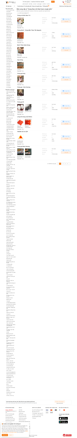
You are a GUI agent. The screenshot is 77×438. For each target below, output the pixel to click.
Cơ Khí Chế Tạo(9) (9, 375)
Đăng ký (68, 2)
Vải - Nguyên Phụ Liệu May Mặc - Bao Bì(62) (10, 203)
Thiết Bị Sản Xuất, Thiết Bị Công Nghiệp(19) (10, 325)
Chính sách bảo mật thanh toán (24, 421)
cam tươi (34, 3)
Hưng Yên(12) (8, 50)
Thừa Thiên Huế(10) (9, 61)
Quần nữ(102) (8, 155)
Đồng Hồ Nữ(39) (9, 258)
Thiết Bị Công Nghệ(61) (10, 206)
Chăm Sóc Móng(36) (9, 269)
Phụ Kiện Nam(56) (9, 217)
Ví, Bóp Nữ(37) (9, 265)
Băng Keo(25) (8, 299)
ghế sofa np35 (25, 3)
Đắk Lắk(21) (8, 29)
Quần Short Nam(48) (9, 242)
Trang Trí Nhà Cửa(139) (10, 124)
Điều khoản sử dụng (22, 414)
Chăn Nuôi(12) (8, 356)
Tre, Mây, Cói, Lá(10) (10, 368)
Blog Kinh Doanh (22, 411)
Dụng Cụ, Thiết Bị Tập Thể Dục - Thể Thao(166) (10, 108)
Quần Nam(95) (8, 162)
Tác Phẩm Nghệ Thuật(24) (10, 302)
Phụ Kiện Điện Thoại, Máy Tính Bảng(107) (10, 152)
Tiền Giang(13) (8, 48)
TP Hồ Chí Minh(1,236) (10, 10)
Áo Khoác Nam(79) (9, 178)
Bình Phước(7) (9, 72)
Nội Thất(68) (8, 191)
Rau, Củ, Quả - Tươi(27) (10, 289)
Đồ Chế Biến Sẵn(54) (10, 228)
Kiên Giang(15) (8, 40)
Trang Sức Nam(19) (9, 319)
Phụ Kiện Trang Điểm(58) (10, 214)
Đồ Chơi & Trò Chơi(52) (10, 233)
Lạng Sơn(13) (8, 47)
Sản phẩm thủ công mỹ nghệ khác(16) (10, 343)
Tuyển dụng (21, 413)
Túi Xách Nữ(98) (9, 161)
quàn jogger (39, 3)
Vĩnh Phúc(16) (8, 37)
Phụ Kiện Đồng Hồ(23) (10, 305)
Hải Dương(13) (8, 45)
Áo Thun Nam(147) (9, 118)
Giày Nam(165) (9, 109)
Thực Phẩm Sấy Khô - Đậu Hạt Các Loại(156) (10, 112)
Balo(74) (7, 184)
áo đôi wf (44, 3)
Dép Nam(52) (8, 230)
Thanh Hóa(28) (8, 19)
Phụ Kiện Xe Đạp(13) (10, 355)
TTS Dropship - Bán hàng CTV (37, 413)
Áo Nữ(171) (8, 103)
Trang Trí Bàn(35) (9, 274)
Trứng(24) (8, 301)
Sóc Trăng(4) (8, 87)
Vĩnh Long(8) (8, 71)
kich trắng (30, 3)
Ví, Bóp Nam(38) (9, 264)
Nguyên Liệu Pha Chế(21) (10, 315)
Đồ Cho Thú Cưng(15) (10, 347)
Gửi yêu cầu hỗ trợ (9, 415)
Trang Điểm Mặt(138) (10, 126)
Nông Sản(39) (8, 260)
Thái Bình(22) (8, 27)
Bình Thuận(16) (9, 35)
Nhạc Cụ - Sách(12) (9, 360)
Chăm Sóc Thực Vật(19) (10, 321)
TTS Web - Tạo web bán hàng (37, 414)
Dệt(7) (7, 384)
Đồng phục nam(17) (9, 333)
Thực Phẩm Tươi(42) (10, 255)
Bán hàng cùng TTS (35, 411)
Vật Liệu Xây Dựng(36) (10, 270)
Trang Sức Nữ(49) (9, 239)
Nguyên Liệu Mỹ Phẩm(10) (10, 373)
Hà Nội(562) (8, 11)
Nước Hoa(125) (9, 136)
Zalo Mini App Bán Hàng (36, 416)
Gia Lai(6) (8, 77)
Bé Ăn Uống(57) (9, 216)
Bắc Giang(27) (8, 21)
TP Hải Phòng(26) (9, 24)
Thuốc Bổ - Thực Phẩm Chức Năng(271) (10, 95)
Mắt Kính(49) (8, 240)
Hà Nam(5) (8, 84)
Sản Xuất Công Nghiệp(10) (10, 372)
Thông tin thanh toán (22, 416)
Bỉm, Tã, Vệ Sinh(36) (10, 267)
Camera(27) (8, 291)
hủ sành (48, 3)
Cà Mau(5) (8, 82)
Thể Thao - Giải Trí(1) (10, 395)
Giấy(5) (7, 389)
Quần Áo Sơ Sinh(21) (10, 312)
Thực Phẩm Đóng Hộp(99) (10, 159)
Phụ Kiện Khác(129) (9, 133)
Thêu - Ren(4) (8, 393)
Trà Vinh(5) (8, 85)
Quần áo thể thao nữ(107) (10, 149)
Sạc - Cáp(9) (8, 379)
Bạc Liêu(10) (8, 55)
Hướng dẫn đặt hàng (9, 417)
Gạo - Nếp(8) (8, 382)
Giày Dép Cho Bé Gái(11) (10, 367)
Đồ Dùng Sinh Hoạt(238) (10, 100)
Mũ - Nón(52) (8, 231)
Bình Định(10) (8, 56)
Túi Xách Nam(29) (9, 285)
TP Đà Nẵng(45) (9, 16)
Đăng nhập (69, 0)
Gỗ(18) (7, 332)
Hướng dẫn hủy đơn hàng (10, 418)
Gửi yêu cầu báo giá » (59, 401)
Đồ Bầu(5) (8, 390)
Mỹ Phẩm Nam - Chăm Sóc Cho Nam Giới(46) (10, 246)
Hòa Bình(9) (8, 63)
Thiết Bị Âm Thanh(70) (10, 188)
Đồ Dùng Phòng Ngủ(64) (10, 195)
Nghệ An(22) (8, 26)
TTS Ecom (34, 418)
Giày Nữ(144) (8, 119)
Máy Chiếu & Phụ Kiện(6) (10, 387)
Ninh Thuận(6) (8, 79)
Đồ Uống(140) (8, 122)
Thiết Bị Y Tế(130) (9, 131)
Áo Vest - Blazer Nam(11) (10, 362)
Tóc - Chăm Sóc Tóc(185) (10, 101)
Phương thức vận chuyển (10, 420)
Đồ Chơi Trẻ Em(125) (10, 135)
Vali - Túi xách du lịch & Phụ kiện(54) (10, 226)
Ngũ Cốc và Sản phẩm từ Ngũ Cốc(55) (10, 224)
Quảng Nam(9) (8, 66)
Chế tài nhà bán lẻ (22, 419)
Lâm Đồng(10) (8, 58)
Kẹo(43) (7, 252)
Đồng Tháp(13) (8, 43)
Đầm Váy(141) (8, 121)
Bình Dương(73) (9, 13)
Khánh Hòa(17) (8, 34)
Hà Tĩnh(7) (8, 74)
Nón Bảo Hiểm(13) (9, 353)
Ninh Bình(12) (8, 51)
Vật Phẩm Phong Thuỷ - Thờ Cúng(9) (10, 377)
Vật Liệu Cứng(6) (9, 385)
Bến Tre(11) (8, 53)
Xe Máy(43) (8, 253)
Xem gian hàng (67, 19)
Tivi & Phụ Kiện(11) (9, 365)
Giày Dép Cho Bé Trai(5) (10, 392)
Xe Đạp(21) (8, 314)
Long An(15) (8, 42)
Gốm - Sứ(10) (8, 370)
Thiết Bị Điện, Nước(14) (10, 349)
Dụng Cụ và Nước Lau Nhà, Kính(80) (10, 176)
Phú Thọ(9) (8, 64)
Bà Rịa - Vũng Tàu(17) (10, 32)
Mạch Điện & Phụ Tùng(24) (11, 304)
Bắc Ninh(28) (8, 18)
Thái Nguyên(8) (9, 69)
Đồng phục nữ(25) (9, 297)
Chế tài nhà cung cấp (22, 418)
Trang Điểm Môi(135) (9, 127)
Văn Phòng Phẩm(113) (10, 143)
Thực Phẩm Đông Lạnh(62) (11, 204)
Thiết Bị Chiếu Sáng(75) (10, 182)
